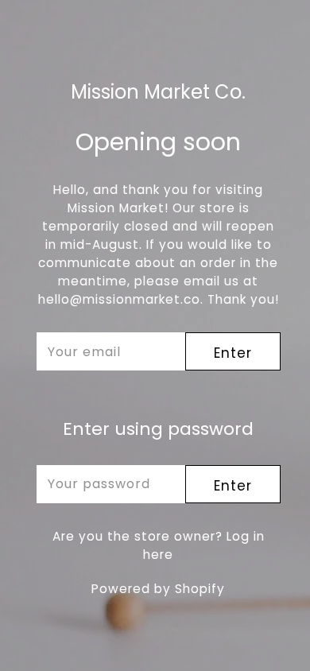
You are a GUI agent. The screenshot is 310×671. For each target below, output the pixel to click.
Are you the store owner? (158, 545)
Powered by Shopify (158, 588)
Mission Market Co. (158, 92)
